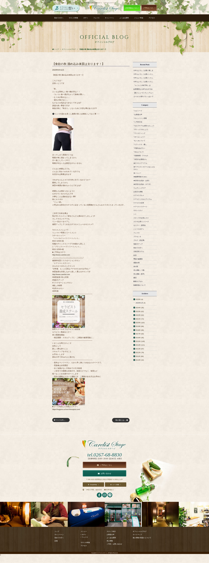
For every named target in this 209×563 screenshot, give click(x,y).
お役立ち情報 (138, 192)
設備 (56, 541)
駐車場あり (110, 489)
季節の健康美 (138, 259)
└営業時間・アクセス (140, 155)
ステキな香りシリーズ (141, 221)
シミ (135, 214)
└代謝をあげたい (139, 148)
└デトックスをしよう (140, 129)
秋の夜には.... (120, 420)
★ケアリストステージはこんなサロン (144, 168)
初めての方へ (58, 18)
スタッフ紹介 (111, 531)
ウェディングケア (139, 188)
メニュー (84, 531)
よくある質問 (124, 18)
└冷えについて (138, 152)
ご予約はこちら (148, 8)
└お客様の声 (137, 114)
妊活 (135, 255)
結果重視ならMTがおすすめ (143, 89)
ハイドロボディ (138, 229)
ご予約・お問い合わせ (114, 544)
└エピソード (137, 111)
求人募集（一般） (139, 270)
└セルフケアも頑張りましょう (143, 126)
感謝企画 (136, 263)
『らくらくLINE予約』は (142, 85)
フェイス (96, 18)
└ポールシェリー (139, 137)
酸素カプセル (138, 281)
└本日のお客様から (140, 159)
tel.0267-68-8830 (104, 454)
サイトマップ (137, 534)
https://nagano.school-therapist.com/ (66, 409)
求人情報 (110, 541)
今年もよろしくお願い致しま (143, 70)
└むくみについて (139, 140)
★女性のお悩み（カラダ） (142, 184)
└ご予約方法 (137, 122)
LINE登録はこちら (131, 8)
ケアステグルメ (138, 195)
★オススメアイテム (140, 163)
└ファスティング (139, 133)
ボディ (85, 18)
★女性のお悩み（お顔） (141, 180)
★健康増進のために (140, 177)
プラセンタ (137, 236)
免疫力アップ (138, 244)
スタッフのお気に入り (141, 218)
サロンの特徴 (73, 18)
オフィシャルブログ (140, 531)
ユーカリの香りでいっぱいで (143, 96)
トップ (57, 531)
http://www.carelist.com (61, 255)
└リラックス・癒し (140, 144)
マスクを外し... (60, 420)
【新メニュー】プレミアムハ (143, 93)
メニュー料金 (138, 18)
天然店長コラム (138, 251)
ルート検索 (115, 484)
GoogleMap (93, 484)
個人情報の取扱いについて (142, 537)
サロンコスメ (138, 210)
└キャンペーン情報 (140, 118)
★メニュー (137, 173)
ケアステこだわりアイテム (142, 199)
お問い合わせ (106, 473)
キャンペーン (109, 18)
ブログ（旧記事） (139, 240)
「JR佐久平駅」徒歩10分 (93, 489)
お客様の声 (110, 534)
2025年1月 (139, 303)
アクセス (152, 18)
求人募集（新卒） (139, 274)
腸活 (135, 278)
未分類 (135, 266)
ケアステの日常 (138, 203)
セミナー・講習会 (139, 225)
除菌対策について (139, 285)
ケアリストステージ (140, 206)
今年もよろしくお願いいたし (143, 74)
